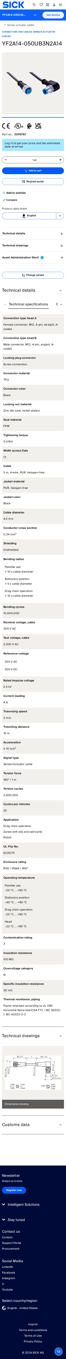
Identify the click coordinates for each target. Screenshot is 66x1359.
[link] (13, 4)
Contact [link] (7, 1237)
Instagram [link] (8, 1278)
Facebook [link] (8, 1273)
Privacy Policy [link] (33, 1341)
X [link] (3, 1284)
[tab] (28, 304)
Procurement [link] (10, 1249)
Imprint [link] (33, 1324)
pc (35, 160)
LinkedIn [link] (7, 1267)
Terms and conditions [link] (33, 1330)
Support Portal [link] (11, 1243)
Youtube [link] (7, 1290)
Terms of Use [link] (33, 1335)
